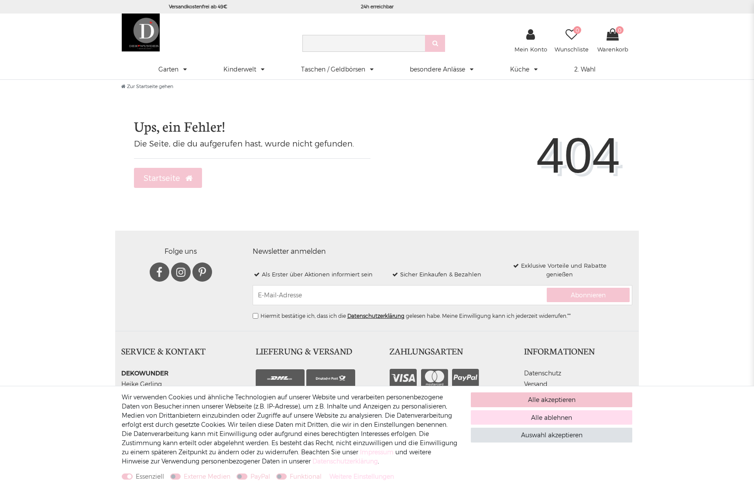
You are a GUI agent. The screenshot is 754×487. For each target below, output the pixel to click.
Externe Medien (207, 476)
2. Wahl (585, 69)
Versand (536, 384)
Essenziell (150, 476)
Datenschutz (542, 373)
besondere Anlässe (438, 69)
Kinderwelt (240, 69)
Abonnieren (588, 295)
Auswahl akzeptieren (552, 435)
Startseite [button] (163, 177)
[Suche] (435, 43)
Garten (169, 69)
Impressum (377, 452)
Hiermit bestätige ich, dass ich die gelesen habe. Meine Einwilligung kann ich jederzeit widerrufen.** (415, 316)
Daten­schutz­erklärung (345, 461)
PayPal (260, 476)
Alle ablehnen (551, 417)
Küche (520, 69)
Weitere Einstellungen (361, 476)
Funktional (306, 476)
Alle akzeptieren (552, 399)
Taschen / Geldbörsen (334, 69)
